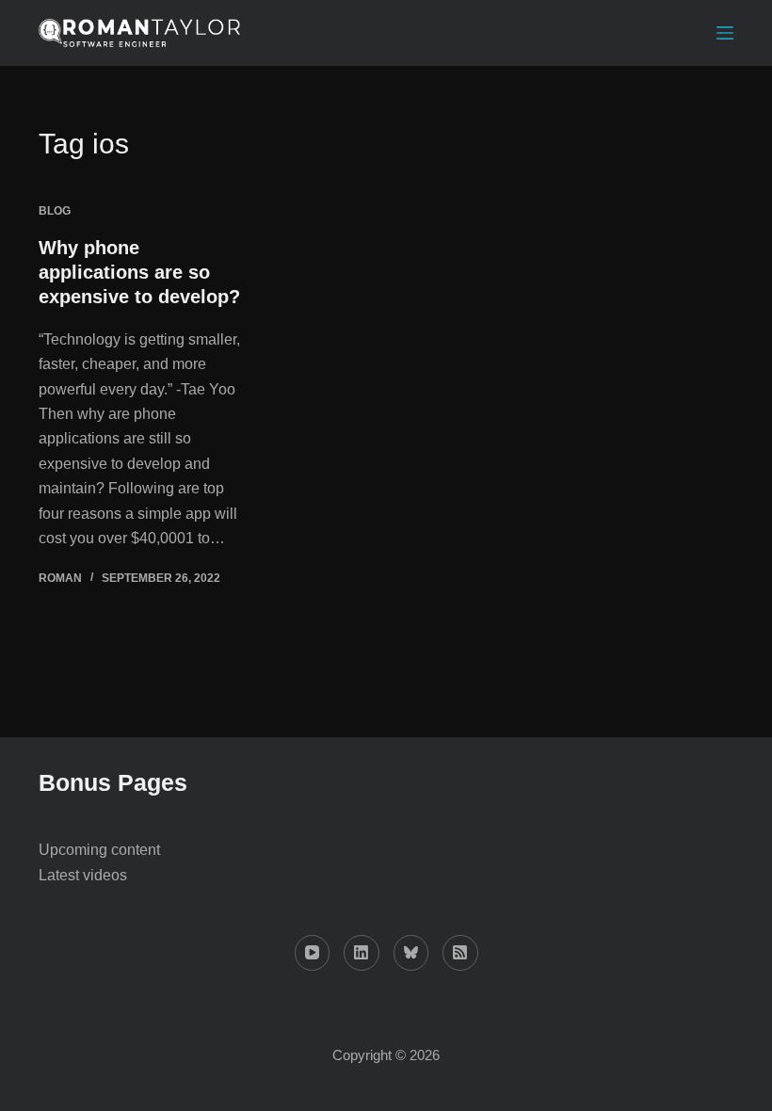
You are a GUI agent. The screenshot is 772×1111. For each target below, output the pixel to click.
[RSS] (460, 953)
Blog (55, 210)
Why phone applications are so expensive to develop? (139, 272)
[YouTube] (312, 953)
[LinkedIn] (361, 953)
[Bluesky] (411, 953)
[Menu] (724, 32)
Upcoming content (99, 850)
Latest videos (83, 875)
